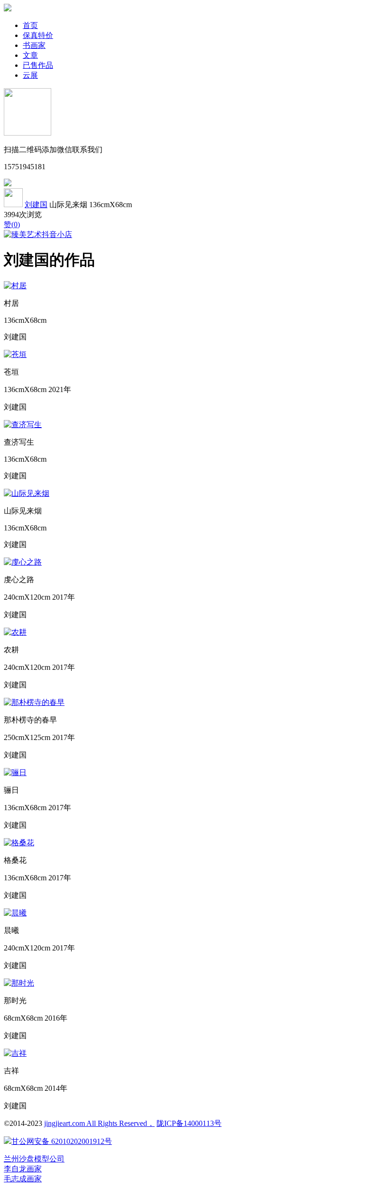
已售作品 (38, 65)
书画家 (34, 45)
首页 (30, 25)
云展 (30, 75)
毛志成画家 (23, 1179)
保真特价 (38, 35)
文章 (30, 55)
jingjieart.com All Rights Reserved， (99, 1123)
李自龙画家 (23, 1169)
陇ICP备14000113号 (189, 1123)
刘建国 (36, 205)
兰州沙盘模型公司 (34, 1159)
